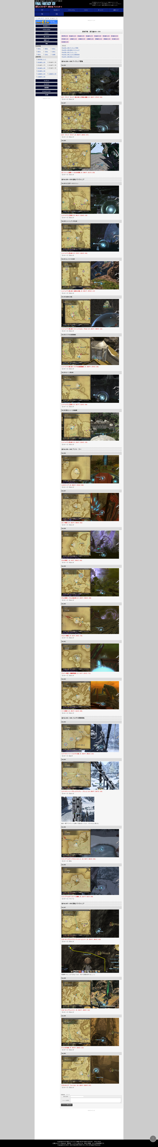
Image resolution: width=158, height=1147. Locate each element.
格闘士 (46, 48)
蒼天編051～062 (41, 71)
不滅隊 (53, 54)
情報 (57, 14)
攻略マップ (115, 10)
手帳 (42, 14)
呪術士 (39, 54)
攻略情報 (46, 87)
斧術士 (53, 48)
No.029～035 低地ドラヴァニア (70, 50)
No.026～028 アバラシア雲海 (70, 48)
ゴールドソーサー (46, 91)
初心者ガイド (57, 10)
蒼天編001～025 (41, 68)
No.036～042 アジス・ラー (69, 52)
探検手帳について (42, 59)
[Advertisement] (91, 24)
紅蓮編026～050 (52, 73)
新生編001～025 (41, 62)
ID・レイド (100, 10)
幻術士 (53, 51)
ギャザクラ (46, 84)
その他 (46, 94)
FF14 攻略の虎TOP (39, 18)
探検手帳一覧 (65, 36)
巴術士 (46, 54)
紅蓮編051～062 (41, 76)
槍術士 (39, 51)
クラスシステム (71, 10)
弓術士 (46, 51)
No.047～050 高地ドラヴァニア (70, 56)
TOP (42, 10)
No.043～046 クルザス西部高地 (70, 54)
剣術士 (39, 48)
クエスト (86, 10)
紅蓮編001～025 (41, 73)
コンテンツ (46, 80)
